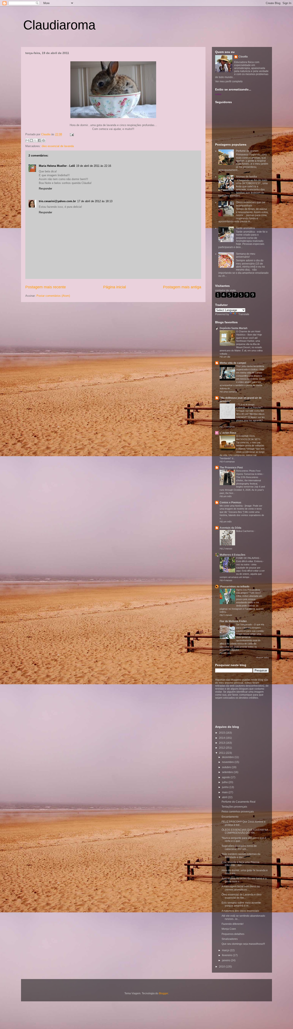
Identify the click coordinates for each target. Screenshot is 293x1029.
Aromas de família (246, 176)
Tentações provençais (234, 806)
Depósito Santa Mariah (233, 328)
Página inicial (114, 287)
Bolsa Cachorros (245, 531)
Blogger (163, 993)
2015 (222, 732)
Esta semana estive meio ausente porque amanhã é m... (241, 904)
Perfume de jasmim (247, 150)
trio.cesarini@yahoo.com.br (57, 201)
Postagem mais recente (45, 287)
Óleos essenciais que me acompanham (250, 204)
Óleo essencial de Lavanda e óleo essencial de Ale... (241, 896)
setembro (228, 772)
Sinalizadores (230, 938)
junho (225, 787)
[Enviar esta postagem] (71, 134)
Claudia (46, 134)
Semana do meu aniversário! (245, 255)
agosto (226, 777)
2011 (222, 752)
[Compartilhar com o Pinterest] (43, 140)
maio (225, 792)
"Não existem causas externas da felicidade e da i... (241, 856)
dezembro (228, 757)
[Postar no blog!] (31, 140)
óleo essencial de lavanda (58, 146)
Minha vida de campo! (233, 362)
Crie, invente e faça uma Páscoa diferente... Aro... (240, 864)
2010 (222, 966)
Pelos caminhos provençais (238, 811)
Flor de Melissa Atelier (233, 621)
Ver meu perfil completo (229, 81)
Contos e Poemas (230, 502)
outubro (227, 767)
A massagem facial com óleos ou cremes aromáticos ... (241, 888)
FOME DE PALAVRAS (248, 558)
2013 (222, 742)
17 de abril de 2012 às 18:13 (94, 201)
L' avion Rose (228, 432)
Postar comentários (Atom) (53, 295)
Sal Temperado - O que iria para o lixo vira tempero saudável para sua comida (250, 627)
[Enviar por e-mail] (27, 140)
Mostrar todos (262, 657)
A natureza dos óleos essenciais (240, 910)
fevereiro (227, 955)
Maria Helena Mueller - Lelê (57, 165)
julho (225, 782)
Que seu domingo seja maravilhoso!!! (243, 943)
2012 (222, 747)
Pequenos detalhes (233, 934)
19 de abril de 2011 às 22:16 (93, 165)
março (226, 950)
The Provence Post (231, 467)
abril (225, 797)
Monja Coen (229, 928)
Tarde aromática (245, 228)
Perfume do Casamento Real (238, 801)
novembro (228, 762)
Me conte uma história (231, 505)
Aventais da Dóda (230, 527)
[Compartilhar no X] (35, 140)
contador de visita (225, 290)
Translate (243, 314)
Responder (45, 188)
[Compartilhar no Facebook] (39, 140)
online (218, 94)
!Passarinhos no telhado (234, 586)
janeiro (226, 960)
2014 (222, 737)
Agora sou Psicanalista (248, 589)
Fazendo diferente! (232, 923)
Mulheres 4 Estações (232, 554)
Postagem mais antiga (182, 287)
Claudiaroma (59, 25)
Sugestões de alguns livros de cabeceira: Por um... (239, 847)
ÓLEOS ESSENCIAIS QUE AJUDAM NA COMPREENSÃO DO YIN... (245, 831)
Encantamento (230, 816)
